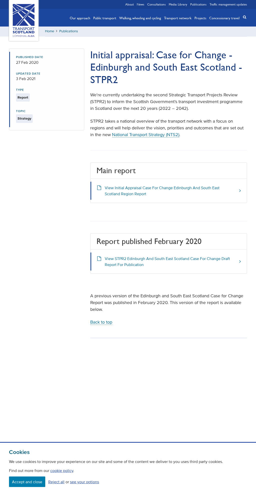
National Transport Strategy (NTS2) (145, 134)
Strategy (24, 118)
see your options (84, 481)
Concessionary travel (224, 18)
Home (49, 31)
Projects (200, 18)
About (129, 4)
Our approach (80, 18)
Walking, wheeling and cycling (140, 18)
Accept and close (27, 481)
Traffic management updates (228, 4)
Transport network (178, 18)
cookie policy (61, 470)
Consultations (156, 4)
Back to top (101, 322)
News (140, 4)
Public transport (104, 18)
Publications (198, 4)
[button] (243, 17)
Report (23, 97)
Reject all (56, 481)
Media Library (178, 4)
